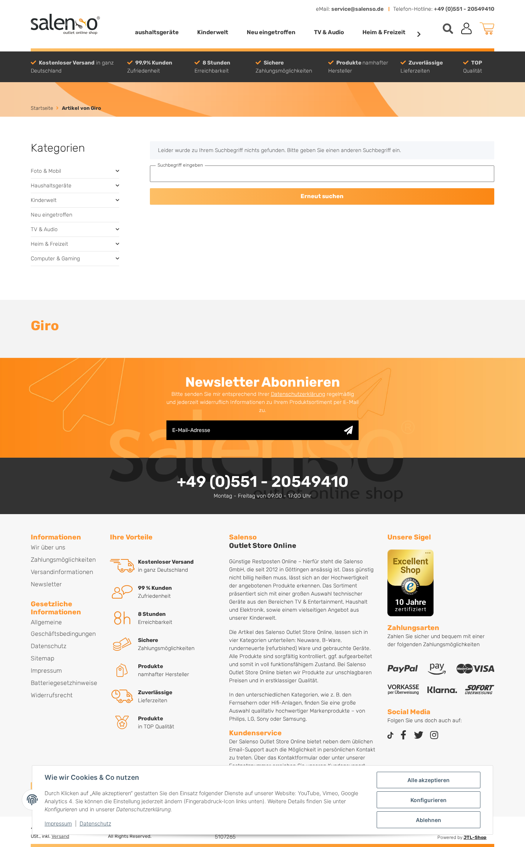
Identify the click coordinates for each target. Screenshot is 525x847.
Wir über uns (48, 547)
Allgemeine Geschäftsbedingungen (63, 628)
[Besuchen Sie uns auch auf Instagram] (434, 736)
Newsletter (46, 584)
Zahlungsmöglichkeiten (63, 559)
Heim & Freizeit (49, 244)
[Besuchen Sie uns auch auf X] (418, 736)
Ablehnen (428, 820)
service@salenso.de (357, 9)
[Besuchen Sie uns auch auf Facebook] (403, 736)
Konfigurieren (428, 800)
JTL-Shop (475, 837)
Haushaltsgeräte (51, 185)
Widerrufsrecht (52, 695)
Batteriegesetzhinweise (64, 683)
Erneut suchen (322, 196)
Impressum (58, 823)
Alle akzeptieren (428, 780)
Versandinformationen (62, 572)
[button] (466, 28)
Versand (60, 836)
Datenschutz (95, 823)
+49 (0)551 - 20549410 (464, 9)
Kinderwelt (43, 200)
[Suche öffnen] (448, 28)
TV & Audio (44, 229)
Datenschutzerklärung (298, 394)
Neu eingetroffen (51, 215)
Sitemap (42, 658)
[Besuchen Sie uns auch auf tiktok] (390, 736)
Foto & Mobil (46, 171)
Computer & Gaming (55, 258)
